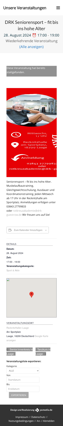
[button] (58, 7)
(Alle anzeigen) (31, 46)
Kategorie (11, 366)
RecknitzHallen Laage (17, 327)
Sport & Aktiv (13, 270)
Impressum (22, 417)
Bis (8, 384)
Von (8, 375)
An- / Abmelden (45, 420)
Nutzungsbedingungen (21, 420)
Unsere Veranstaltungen (24, 7)
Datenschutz (38, 417)
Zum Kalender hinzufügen (28, 230)
